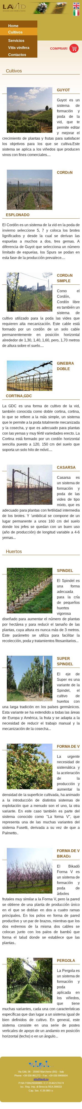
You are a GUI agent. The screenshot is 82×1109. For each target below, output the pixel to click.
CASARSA (66, 467)
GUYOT (63, 90)
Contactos (17, 55)
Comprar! (59, 48)
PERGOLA (66, 961)
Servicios (16, 41)
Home (13, 26)
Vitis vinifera (18, 48)
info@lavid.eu (41, 1079)
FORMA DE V (68, 746)
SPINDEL (65, 571)
